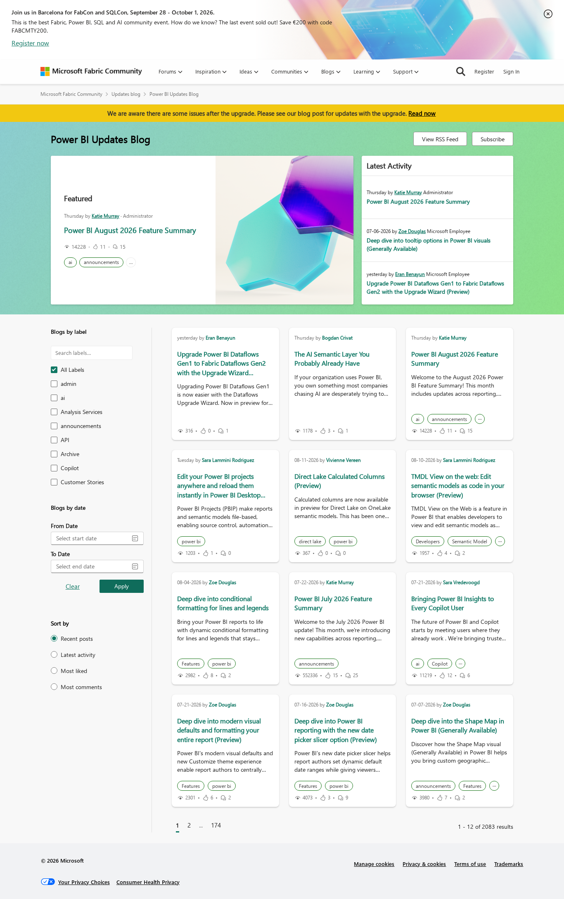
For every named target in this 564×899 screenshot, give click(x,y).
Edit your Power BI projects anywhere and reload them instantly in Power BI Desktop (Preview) (219, 490)
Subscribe (493, 139)
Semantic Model (469, 541)
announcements (101, 262)
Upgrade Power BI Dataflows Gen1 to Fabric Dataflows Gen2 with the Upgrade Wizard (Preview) (435, 287)
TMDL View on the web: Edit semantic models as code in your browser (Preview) (458, 485)
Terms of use (470, 863)
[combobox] (90, 538)
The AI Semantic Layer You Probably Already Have (332, 358)
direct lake (310, 541)
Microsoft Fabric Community (71, 94)
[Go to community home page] (91, 71)
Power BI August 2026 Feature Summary (130, 230)
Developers (428, 541)
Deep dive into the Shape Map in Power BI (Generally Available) (457, 725)
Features (191, 664)
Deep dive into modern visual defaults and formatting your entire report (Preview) (219, 730)
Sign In (511, 71)
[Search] (461, 71)
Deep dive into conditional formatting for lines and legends (223, 603)
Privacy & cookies (424, 863)
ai (70, 262)
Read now (422, 113)
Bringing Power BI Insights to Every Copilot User (452, 603)
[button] (135, 538)
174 (216, 825)
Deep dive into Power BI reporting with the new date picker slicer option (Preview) (335, 730)
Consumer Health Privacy (148, 881)
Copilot (440, 664)
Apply (121, 586)
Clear (73, 586)
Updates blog (125, 94)
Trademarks (508, 863)
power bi (191, 541)
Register (484, 71)
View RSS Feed (440, 139)
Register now (30, 42)
